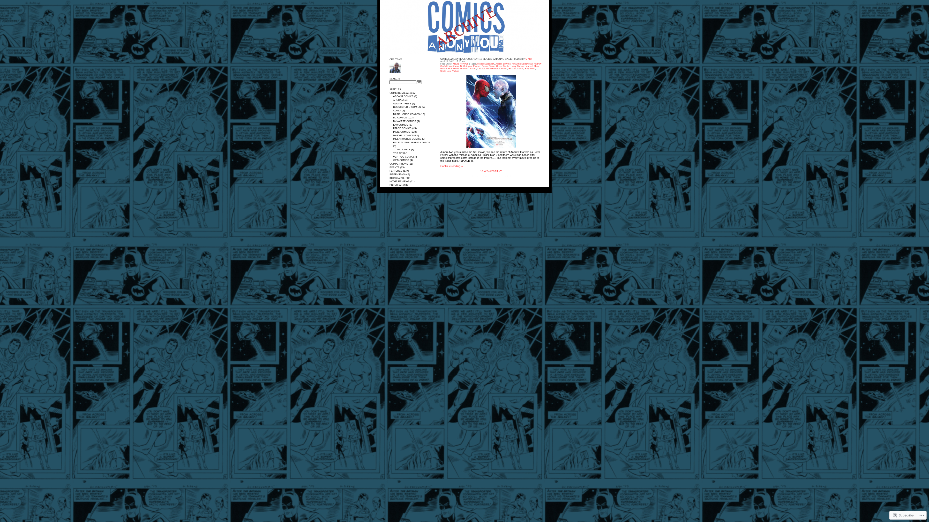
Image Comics (402, 128)
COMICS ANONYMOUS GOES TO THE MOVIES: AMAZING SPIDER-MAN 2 (481, 59)
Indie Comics (401, 131)
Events (394, 167)
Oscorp (481, 68)
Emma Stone (488, 66)
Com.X (397, 110)
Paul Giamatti (493, 68)
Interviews (397, 174)
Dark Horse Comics (406, 114)
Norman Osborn (468, 68)
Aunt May (454, 66)
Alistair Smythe (503, 64)
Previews (396, 185)
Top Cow (399, 153)
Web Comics (401, 160)
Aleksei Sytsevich (485, 64)
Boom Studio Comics (407, 107)
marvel (529, 66)
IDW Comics (400, 124)
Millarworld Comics (407, 139)
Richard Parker (516, 68)
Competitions (399, 163)
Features (396, 170)
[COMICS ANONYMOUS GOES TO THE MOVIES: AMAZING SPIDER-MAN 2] (491, 111)
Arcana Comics (403, 96)
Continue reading (452, 166)
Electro (476, 66)
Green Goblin (502, 66)
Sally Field (530, 68)
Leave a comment (491, 171)
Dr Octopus (466, 66)
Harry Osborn (517, 66)
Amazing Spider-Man (522, 64)
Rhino (504, 68)
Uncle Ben (445, 71)
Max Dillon (453, 68)
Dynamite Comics (404, 121)
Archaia (398, 100)
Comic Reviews (400, 93)
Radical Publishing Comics (411, 142)
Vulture (455, 71)
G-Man (528, 59)
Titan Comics (401, 149)
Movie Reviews (400, 181)
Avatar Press (402, 103)
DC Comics (400, 117)
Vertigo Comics (404, 156)
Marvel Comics (403, 135)
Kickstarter (398, 178)
